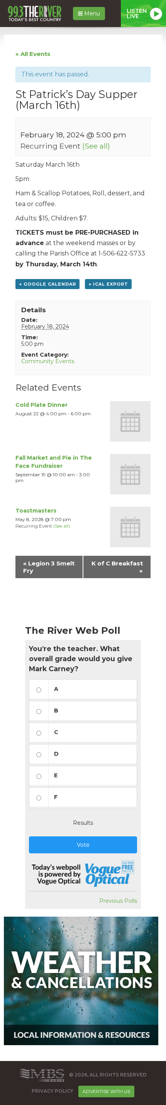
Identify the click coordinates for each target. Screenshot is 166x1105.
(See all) (96, 146)
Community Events (47, 361)
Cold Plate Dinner (41, 404)
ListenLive (137, 13)
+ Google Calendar (47, 284)
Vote (83, 844)
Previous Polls (118, 900)
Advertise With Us (106, 1091)
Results (83, 822)
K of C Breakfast (117, 567)
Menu (91, 13)
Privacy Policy (52, 1091)
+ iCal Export (108, 284)
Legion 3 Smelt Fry (49, 567)
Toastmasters (35, 510)
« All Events (33, 54)
